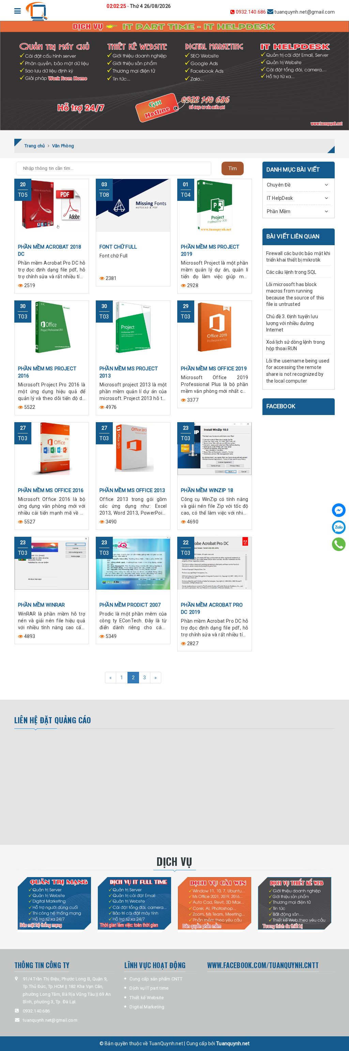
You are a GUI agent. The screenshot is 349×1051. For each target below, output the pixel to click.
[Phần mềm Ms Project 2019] (214, 209)
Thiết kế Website (147, 997)
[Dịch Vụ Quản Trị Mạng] (54, 903)
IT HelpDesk (280, 198)
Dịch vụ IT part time (149, 988)
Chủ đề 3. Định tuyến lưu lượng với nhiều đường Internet (292, 323)
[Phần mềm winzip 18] (214, 453)
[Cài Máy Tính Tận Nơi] (214, 903)
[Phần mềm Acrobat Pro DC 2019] (214, 567)
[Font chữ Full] (133, 209)
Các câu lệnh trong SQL (291, 272)
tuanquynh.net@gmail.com (284, 12)
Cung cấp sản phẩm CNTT (156, 978)
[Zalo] (339, 527)
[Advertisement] (78, 786)
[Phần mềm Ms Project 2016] (51, 331)
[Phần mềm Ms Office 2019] (214, 331)
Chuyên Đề (278, 185)
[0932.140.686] (339, 544)
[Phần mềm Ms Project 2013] (133, 331)
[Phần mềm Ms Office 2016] (51, 453)
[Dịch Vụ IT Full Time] (134, 903)
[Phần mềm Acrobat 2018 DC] (51, 209)
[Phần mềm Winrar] (51, 567)
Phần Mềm (279, 211)
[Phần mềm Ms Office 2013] (133, 453)
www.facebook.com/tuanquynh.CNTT (263, 965)
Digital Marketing (147, 1006)
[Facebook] (339, 510)
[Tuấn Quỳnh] (36, 11)
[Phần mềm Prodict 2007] (133, 567)
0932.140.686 (250, 12)
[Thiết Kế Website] (294, 903)
